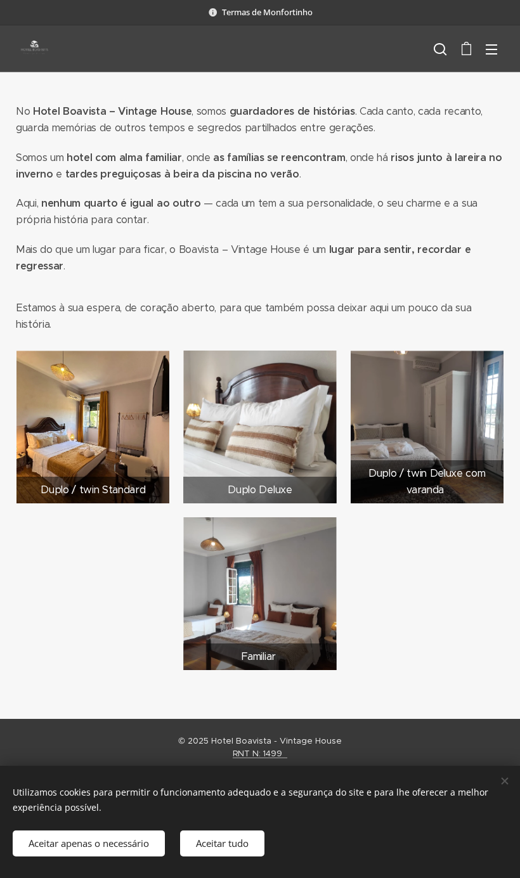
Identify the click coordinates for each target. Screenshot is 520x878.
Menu (491, 48)
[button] (440, 49)
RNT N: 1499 (260, 753)
